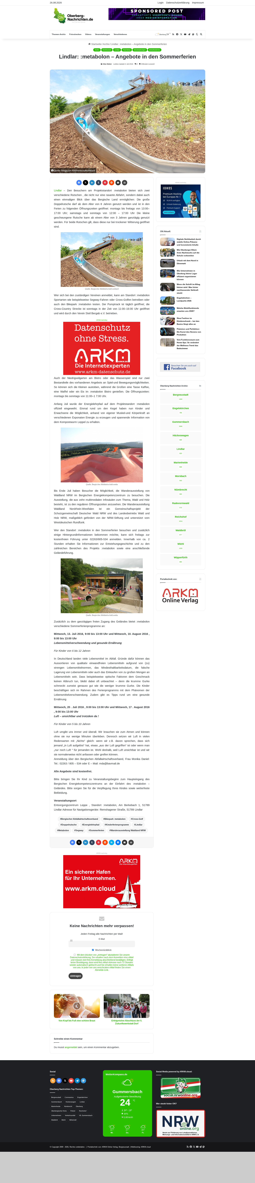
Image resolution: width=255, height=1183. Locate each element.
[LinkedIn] (92, 182)
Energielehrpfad (91, 825)
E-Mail (102, 939)
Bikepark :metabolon (115, 819)
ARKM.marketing (101, 320)
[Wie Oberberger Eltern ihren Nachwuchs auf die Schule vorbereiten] (167, 252)
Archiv (106, 44)
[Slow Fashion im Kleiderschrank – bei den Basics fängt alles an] (167, 321)
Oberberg (79, 1106)
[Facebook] (79, 182)
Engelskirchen (82, 1097)
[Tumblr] (98, 182)
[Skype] (111, 842)
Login (160, 2)
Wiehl (63, 1120)
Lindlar (117, 50)
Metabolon (63, 830)
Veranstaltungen (102, 34)
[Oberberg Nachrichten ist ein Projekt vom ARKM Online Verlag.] (180, 605)
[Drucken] (124, 182)
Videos (88, 34)
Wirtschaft (72, 1120)
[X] (85, 182)
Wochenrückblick (103, 950)
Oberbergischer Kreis (59, 1111)
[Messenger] (118, 842)
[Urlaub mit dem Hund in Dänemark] (167, 263)
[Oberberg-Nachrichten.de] (73, 16)
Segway (79, 830)
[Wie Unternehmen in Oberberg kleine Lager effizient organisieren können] (167, 273)
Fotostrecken (75, 34)
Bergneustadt (56, 1097)
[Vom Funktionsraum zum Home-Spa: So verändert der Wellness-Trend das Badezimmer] (167, 342)
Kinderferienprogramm (117, 825)
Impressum (198, 2)
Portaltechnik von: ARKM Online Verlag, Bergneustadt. (108, 1147)
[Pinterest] (105, 182)
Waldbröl (54, 1120)
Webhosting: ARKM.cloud (141, 1147)
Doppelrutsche (69, 825)
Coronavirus (69, 1097)
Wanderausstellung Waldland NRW (128, 830)
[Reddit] (111, 182)
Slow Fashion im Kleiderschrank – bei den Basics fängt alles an (188, 321)
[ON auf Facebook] (180, 370)
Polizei (72, 1111)
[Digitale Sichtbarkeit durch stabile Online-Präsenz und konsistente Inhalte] (167, 242)
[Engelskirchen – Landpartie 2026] (167, 300)
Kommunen (107, 50)
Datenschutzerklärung (177, 2)
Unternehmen (56, 1115)
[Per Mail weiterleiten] (118, 182)
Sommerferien (97, 830)
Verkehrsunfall (70, 1115)
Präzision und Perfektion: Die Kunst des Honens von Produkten (189, 332)
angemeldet (71, 1047)
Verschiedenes (120, 34)
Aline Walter (107, 64)
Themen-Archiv (59, 34)
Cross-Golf (137, 819)
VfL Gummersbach (85, 1115)
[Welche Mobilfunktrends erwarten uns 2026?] (167, 311)
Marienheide (55, 1106)
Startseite (96, 44)
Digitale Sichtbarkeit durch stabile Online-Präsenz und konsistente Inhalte (189, 242)
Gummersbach (56, 1102)
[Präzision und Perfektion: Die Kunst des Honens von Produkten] (167, 332)
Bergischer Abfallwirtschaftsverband (79, 819)
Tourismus (126, 50)
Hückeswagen (71, 1102)
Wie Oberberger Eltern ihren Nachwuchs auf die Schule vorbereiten (188, 253)
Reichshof (82, 1111)
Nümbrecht (68, 1106)
